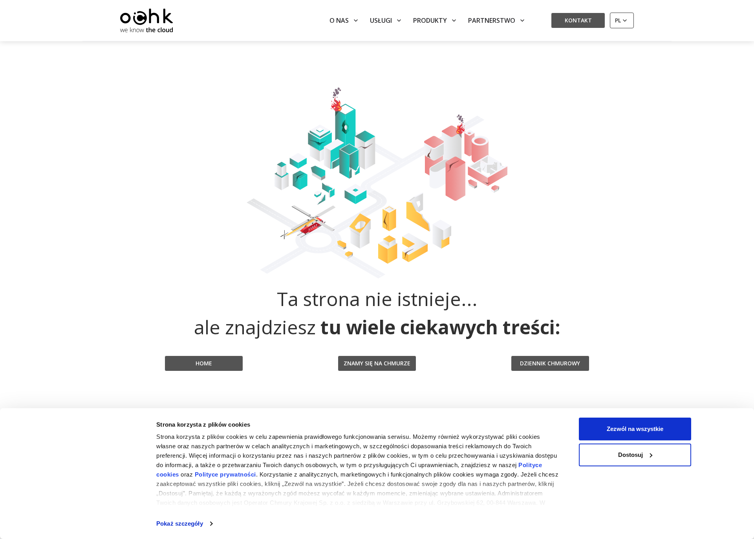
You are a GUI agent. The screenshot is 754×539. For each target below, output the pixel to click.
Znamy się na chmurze (377, 363)
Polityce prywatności (225, 474)
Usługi (381, 20)
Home (204, 363)
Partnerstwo (491, 20)
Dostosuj (630, 454)
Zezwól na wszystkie (635, 428)
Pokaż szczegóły (179, 523)
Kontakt (578, 20)
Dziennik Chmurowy (550, 363)
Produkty (430, 20)
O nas (339, 20)
